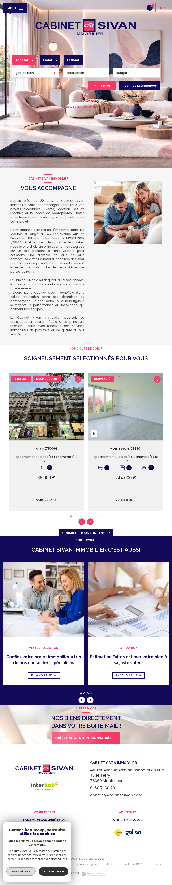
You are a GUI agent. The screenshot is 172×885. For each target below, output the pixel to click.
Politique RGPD (133, 864)
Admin (111, 864)
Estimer (73, 60)
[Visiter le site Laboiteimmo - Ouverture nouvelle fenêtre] (93, 874)
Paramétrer (21, 871)
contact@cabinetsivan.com (116, 795)
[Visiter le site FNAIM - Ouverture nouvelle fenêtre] (118, 832)
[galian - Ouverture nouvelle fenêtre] (133, 832)
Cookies (156, 864)
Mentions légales (87, 864)
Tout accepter (53, 871)
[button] (90, 521)
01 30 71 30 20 (102, 787)
